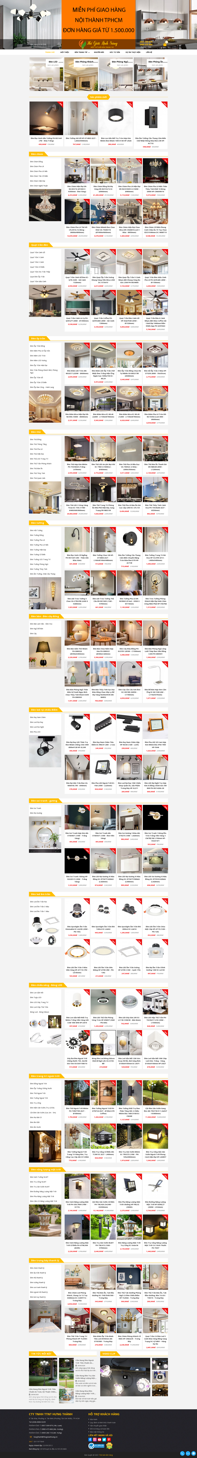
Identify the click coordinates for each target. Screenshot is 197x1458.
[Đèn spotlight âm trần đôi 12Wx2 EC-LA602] (103, 910)
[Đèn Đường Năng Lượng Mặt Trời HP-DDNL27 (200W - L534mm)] (155, 1186)
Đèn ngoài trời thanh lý (39, 1292)
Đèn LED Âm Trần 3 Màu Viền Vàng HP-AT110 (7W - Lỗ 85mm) (77, 970)
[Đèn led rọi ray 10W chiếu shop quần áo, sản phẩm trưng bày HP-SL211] (129, 767)
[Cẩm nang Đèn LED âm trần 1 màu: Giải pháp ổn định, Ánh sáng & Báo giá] (65, 1396)
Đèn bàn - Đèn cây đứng (45, 616)
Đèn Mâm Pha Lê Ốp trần (40, 351)
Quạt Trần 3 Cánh (37, 262)
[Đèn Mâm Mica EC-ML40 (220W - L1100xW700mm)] (103, 398)
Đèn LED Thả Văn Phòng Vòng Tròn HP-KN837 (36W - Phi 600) (103, 1020)
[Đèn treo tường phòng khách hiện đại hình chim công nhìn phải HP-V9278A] (155, 583)
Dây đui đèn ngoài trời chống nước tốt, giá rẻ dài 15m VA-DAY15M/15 (77, 1061)
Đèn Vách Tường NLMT (39, 1177)
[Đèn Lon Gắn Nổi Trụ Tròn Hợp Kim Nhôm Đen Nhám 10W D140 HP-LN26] (116, 118)
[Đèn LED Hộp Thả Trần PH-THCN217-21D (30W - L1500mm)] (155, 1001)
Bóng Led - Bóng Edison (39, 1012)
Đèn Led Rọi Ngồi (37, 727)
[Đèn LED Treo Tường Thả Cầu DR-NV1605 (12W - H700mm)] (103, 583)
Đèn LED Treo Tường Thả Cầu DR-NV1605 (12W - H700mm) (103, 601)
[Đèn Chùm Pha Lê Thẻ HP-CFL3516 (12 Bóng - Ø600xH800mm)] (77, 211)
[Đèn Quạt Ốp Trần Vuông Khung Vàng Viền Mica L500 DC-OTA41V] (103, 261)
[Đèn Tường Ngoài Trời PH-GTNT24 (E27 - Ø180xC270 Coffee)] (103, 1092)
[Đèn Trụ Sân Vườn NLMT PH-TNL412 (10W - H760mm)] (103, 1227)
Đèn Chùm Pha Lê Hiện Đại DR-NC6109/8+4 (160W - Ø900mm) (129, 189)
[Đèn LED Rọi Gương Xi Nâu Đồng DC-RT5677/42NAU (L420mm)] (103, 860)
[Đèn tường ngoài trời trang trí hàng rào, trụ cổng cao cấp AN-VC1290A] (77, 1136)
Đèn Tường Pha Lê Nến (39, 545)
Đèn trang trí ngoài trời (45, 1076)
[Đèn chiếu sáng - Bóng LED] (45, 1031)
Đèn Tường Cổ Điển (37, 554)
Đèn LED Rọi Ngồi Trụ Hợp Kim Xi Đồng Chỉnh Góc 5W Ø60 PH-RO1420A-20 (155, 785)
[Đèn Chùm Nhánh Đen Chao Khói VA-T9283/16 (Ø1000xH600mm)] (103, 211)
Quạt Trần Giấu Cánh (38, 281)
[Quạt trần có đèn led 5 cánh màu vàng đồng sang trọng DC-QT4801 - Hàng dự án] (155, 1320)
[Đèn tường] (45, 593)
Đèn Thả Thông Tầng (38, 444)
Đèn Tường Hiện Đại (38, 550)
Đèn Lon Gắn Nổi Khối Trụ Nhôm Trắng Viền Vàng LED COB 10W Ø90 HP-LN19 (77, 1020)
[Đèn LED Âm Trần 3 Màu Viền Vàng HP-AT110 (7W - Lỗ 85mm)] (77, 951)
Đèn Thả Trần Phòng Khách (40, 463)
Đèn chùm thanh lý (37, 1268)
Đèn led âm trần (40, 894)
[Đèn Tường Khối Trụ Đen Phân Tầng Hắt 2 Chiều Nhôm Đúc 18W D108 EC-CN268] (129, 1092)
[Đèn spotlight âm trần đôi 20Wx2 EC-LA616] (129, 910)
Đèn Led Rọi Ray (36, 722)
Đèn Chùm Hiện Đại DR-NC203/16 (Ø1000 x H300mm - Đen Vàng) (77, 189)
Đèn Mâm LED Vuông (38, 360)
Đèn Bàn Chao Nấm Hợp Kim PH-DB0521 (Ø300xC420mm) (103, 651)
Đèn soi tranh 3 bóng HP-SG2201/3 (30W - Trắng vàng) (77, 879)
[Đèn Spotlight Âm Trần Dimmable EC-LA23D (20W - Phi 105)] (77, 910)
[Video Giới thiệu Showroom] (125, 1377)
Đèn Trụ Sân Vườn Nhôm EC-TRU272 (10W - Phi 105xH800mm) (129, 1154)
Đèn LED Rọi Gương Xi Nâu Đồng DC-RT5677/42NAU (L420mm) (103, 879)
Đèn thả (36, 431)
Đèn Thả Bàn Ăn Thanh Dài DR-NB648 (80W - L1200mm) (155, 467)
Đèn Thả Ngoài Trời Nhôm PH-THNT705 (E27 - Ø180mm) (77, 1111)
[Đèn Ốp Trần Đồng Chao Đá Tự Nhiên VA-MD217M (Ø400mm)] (129, 355)
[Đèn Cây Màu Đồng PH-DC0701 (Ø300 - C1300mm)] (129, 633)
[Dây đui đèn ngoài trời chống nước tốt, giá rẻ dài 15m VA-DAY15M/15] (77, 1042)
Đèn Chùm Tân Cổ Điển (39, 176)
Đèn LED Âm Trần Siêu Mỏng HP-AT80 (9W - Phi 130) (103, 970)
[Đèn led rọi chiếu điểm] (45, 751)
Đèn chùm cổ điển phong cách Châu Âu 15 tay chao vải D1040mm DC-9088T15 (155, 229)
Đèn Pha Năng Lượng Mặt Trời (42, 1196)
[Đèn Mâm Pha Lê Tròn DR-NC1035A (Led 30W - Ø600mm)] (155, 398)
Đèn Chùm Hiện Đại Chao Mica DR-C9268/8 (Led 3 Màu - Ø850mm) (129, 229)
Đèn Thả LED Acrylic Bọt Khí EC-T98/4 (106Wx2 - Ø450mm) (103, 467)
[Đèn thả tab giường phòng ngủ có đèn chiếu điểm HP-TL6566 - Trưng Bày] (129, 1277)
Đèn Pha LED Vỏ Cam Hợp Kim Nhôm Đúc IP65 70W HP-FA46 (155, 744)
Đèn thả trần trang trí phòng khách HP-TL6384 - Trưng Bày (77, 1338)
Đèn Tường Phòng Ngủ (39, 564)
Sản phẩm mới (98, 97)
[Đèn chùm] (45, 205)
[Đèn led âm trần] (45, 931)
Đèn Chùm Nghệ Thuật (39, 186)
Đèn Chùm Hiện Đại (37, 181)
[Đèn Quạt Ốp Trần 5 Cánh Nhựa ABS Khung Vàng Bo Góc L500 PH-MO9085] (129, 261)
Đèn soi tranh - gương (44, 800)
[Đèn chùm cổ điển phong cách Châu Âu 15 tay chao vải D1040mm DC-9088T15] (155, 211)
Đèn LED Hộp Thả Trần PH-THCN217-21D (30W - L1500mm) (155, 1020)
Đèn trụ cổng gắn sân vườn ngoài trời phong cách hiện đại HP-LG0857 (155, 1154)
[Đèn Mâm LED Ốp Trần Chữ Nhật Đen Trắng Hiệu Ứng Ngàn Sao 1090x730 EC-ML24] (103, 355)
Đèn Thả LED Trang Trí (39, 459)
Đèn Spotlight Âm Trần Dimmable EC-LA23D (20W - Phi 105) (77, 929)
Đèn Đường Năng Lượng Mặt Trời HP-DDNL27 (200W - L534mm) (155, 1204)
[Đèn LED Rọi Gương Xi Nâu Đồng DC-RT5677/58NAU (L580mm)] (129, 860)
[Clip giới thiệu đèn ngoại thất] (160, 1377)
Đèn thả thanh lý (36, 1277)
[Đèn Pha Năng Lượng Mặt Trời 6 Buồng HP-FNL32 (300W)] (129, 1186)
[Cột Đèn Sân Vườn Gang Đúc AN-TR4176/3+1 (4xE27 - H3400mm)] (155, 1092)
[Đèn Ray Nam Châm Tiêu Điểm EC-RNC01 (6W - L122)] (103, 726)
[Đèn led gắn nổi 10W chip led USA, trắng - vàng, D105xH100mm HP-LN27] (155, 1042)
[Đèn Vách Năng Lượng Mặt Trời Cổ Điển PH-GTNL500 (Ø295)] (77, 1227)
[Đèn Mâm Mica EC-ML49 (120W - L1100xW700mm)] (129, 398)
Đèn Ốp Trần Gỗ (36, 377)
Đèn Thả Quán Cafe (37, 478)
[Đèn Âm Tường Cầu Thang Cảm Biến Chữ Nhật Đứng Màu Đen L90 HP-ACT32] (150, 118)
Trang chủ (50, 52)
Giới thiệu (64, 52)
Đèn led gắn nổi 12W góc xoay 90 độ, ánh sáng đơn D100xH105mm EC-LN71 (129, 1061)
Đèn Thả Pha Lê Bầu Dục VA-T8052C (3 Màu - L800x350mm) (129, 467)
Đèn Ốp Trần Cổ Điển (38, 382)
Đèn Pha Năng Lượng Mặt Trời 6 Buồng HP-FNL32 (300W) (129, 1204)
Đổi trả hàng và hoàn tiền (99, 1429)
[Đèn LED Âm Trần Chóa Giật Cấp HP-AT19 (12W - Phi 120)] (155, 910)
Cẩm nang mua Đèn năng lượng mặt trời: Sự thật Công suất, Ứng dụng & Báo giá (43, 1391)
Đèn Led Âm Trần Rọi (38, 901)
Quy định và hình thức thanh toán (103, 1422)
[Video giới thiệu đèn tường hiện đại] (160, 1390)
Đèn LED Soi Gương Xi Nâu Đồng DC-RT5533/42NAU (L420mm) (155, 879)
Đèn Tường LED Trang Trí (40, 559)
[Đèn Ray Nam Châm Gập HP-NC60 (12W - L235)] (129, 726)
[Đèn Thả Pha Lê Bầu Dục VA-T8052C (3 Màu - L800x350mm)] (129, 448)
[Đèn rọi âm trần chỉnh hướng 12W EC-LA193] (155, 951)
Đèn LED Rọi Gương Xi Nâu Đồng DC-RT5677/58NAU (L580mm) (129, 879)
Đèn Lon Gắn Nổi (36, 992)
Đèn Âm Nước (35, 1127)
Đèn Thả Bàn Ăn (36, 468)
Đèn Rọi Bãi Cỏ (36, 1117)
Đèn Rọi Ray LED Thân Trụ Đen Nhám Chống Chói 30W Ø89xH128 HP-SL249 (77, 744)
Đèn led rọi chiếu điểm (44, 709)
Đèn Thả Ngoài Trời (37, 1093)
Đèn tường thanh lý (37, 1282)
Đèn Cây (33, 633)
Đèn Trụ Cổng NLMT (38, 1182)
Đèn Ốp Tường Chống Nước (41, 1088)
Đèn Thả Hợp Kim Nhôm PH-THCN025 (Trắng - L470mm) (77, 467)
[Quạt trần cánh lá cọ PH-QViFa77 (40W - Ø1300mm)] (77, 302)
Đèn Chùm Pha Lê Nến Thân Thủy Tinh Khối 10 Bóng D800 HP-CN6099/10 (155, 189)
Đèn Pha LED (35, 732)
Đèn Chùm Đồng (36, 161)
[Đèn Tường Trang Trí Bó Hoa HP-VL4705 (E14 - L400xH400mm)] (155, 539)
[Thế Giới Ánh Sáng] (98, 24)
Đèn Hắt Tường (36, 530)
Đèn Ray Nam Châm (38, 717)
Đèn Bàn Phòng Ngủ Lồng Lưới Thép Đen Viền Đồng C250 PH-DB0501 (155, 651)
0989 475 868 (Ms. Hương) (52, 1429)
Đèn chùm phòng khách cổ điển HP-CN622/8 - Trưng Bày (129, 1338)
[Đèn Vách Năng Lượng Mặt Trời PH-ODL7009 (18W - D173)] (77, 1186)
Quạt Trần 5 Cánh (37, 257)
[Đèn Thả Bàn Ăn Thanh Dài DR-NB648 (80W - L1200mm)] (155, 448)
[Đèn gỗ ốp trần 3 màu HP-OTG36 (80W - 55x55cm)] (155, 355)
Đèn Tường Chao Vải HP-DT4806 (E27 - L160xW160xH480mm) (103, 557)
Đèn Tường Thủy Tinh (38, 569)
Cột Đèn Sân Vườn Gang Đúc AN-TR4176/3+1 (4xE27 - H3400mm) (155, 1111)
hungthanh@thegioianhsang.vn (45, 1437)
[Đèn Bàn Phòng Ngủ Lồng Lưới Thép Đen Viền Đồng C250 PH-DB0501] (155, 633)
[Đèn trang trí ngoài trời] (45, 1146)
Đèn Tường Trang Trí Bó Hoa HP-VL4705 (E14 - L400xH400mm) (155, 557)
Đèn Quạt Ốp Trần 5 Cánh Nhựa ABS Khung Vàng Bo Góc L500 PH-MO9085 (129, 280)
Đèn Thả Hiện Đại (37, 454)
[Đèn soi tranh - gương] (45, 834)
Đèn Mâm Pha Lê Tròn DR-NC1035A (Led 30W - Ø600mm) (155, 416)
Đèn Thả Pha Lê (36, 449)
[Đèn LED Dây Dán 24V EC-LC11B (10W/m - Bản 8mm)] (129, 1001)
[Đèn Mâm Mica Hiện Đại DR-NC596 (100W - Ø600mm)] (77, 398)
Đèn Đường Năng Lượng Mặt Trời (43, 1191)
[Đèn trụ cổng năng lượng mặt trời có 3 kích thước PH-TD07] (155, 1227)
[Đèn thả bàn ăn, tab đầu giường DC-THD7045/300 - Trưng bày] (103, 1277)
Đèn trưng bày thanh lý (45, 1260)
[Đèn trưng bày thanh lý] (45, 1316)
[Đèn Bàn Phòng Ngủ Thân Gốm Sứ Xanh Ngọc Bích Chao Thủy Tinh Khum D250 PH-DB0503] (77, 673)
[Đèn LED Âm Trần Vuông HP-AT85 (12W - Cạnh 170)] (129, 951)
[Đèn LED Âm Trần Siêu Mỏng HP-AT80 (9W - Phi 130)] (103, 951)
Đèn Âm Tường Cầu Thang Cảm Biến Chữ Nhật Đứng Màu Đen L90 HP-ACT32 (150, 140)
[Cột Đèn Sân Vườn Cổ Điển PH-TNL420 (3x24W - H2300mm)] (103, 1186)
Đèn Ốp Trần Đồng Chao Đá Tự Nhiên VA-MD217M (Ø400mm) (129, 373)
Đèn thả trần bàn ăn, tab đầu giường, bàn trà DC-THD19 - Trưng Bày (155, 1295)
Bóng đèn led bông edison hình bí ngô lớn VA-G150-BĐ (103, 1061)
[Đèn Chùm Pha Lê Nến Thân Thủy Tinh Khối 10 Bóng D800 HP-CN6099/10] (155, 170)
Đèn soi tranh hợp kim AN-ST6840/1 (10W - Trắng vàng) (77, 835)
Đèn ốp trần (38, 338)
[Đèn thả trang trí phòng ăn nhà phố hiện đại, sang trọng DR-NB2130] (103, 489)
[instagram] (95, 1439)
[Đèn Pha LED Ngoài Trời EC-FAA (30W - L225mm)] (103, 767)
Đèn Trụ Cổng (35, 1103)
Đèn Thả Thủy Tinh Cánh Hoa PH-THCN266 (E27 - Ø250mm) (155, 507)
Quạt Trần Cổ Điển (37, 267)
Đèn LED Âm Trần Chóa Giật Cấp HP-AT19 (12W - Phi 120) (155, 929)
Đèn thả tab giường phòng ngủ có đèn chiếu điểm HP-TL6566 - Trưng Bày (129, 1295)
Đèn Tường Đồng (37, 535)
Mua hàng (47, 119)
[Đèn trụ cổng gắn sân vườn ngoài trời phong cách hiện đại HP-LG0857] (155, 1136)
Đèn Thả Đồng (35, 439)
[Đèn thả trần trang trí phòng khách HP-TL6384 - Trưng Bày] (77, 1320)
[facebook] (90, 1439)
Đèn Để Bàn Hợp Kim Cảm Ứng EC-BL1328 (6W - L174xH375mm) (155, 692)
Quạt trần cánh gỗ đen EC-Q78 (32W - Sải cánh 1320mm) (77, 280)
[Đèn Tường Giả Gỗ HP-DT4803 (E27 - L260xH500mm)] (81, 118)
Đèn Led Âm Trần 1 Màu (39, 911)
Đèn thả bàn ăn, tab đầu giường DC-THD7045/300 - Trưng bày (103, 1295)
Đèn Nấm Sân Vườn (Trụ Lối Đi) (42, 1108)
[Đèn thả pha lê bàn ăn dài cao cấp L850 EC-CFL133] (129, 489)
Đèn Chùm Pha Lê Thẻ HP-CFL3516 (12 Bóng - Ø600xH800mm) (77, 229)
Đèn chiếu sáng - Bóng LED (46, 985)
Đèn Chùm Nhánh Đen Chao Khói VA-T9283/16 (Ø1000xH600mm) (103, 229)
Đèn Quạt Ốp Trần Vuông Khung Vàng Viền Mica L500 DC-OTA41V (103, 280)
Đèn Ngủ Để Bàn (36, 628)
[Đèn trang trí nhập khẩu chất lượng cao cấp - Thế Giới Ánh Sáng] (98, 44)
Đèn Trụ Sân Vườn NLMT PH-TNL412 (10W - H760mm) (103, 1245)
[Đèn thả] (45, 497)
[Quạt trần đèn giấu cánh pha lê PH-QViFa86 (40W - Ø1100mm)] (155, 261)
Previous (27, 72)
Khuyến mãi (99, 52)
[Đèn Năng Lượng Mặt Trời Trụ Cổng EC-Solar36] (129, 1227)
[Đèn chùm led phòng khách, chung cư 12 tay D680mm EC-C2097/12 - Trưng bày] (77, 1277)
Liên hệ (149, 52)
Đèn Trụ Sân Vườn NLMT (40, 1187)
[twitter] (104, 1439)
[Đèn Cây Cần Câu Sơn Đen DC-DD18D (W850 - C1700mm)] (129, 673)
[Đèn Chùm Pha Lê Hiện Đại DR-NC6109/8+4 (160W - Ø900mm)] (129, 170)
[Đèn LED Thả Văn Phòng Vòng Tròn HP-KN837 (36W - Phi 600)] (103, 1001)
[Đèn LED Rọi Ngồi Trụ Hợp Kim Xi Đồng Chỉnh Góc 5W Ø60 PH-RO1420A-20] (155, 767)
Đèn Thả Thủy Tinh (37, 473)
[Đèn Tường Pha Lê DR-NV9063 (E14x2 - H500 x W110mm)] (129, 583)
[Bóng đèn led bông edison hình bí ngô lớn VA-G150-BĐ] (103, 1042)
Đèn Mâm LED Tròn (37, 355)
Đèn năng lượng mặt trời (46, 1169)
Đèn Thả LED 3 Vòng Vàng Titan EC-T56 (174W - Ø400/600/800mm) (77, 507)
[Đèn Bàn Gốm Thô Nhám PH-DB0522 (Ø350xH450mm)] (77, 633)
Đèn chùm (37, 154)
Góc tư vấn (115, 52)
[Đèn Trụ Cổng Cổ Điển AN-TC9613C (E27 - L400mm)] (103, 1136)
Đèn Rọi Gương (36, 813)
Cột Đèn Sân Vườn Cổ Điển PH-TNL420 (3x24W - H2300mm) (103, 1204)
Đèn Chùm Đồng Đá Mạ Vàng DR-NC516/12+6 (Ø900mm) (103, 189)
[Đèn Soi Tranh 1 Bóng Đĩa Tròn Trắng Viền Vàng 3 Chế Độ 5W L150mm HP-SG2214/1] (155, 817)
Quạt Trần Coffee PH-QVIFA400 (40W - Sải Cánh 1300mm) (103, 320)
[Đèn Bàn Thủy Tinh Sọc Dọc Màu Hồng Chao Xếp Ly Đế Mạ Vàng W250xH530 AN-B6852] (103, 673)
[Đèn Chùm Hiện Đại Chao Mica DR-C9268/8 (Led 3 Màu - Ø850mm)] (129, 211)
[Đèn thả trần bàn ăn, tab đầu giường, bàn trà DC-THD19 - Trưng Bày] (155, 1277)
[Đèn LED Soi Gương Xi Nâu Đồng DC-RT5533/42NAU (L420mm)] (155, 860)
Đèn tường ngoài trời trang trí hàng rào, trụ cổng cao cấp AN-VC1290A (77, 1154)
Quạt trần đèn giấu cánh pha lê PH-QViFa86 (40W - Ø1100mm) (155, 280)
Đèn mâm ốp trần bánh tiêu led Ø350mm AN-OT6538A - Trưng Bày (103, 1338)
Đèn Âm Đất (35, 1122)
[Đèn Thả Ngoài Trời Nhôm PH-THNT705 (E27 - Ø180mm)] (77, 1092)
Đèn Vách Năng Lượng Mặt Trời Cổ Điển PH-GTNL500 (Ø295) (77, 1245)
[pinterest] (109, 1439)
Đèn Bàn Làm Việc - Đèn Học (41, 624)
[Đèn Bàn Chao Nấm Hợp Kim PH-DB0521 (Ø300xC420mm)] (103, 633)
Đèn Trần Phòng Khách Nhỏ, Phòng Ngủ (44, 371)
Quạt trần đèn (39, 244)
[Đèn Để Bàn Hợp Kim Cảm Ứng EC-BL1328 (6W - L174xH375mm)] (155, 673)
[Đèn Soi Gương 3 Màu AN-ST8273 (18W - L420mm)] (129, 817)
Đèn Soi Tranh (35, 808)
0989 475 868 (146, 44)
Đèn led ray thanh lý (38, 1297)
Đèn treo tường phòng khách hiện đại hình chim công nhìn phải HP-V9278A (155, 601)
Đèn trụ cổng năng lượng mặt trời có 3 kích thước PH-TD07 (155, 1245)
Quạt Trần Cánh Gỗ (37, 252)
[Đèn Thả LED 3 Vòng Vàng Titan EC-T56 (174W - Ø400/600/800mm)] (77, 489)
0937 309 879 (146, 41)
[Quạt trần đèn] (45, 301)
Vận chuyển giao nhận (98, 1425)
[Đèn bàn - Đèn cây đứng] (45, 653)
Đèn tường (37, 522)
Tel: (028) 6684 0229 (37, 1422)
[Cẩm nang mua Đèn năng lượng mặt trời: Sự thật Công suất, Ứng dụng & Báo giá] (43, 1372)
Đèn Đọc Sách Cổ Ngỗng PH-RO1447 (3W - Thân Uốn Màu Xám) (77, 557)
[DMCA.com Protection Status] (108, 1446)
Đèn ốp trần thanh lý (38, 1273)
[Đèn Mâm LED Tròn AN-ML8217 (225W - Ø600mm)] (77, 355)
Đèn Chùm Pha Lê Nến (38, 171)
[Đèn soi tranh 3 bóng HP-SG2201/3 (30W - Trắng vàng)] (77, 860)
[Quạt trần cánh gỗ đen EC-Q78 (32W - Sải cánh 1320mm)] (77, 261)
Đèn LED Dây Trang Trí (39, 1002)
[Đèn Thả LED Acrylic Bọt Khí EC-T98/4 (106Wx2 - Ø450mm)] (103, 448)
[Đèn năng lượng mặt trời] (45, 1221)
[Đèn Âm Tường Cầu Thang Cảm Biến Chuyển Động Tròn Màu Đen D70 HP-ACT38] (129, 539)
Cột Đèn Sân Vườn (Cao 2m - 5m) (43, 1112)
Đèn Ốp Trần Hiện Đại (38, 365)
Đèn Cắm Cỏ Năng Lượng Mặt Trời (43, 1201)
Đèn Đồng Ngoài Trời (38, 1083)
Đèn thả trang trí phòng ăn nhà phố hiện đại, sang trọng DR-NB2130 (103, 507)
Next (169, 72)
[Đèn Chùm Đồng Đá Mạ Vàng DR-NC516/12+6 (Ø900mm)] (103, 170)
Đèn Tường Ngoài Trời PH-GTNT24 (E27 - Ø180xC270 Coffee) (103, 1111)
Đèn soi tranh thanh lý (38, 1287)
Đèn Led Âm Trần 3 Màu (39, 906)
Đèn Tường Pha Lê (37, 540)
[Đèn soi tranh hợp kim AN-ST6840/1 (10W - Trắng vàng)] (77, 817)
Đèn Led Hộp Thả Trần (39, 1007)
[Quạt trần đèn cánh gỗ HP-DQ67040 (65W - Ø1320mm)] (129, 302)
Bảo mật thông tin (97, 1432)
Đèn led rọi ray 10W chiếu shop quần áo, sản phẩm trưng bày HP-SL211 (129, 785)
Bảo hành (93, 1419)
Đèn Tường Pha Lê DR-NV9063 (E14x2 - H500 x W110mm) (129, 601)
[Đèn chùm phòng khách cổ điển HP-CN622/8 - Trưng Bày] (129, 1320)
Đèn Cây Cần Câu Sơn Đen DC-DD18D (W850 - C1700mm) (129, 692)
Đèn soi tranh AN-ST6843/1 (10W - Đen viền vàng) (103, 835)
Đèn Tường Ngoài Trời (39, 1098)
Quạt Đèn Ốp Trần (37, 276)
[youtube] (100, 1439)
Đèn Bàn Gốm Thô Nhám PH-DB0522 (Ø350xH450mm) (77, 651)
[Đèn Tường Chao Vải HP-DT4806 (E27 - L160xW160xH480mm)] (103, 539)
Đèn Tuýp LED (35, 997)
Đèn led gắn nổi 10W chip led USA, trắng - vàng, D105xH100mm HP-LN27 (155, 1061)
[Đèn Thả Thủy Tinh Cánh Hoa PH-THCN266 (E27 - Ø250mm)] (155, 489)
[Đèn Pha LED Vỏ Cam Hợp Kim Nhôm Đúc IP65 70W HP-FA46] (155, 726)
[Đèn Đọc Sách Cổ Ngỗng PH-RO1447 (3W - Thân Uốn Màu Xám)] (77, 539)
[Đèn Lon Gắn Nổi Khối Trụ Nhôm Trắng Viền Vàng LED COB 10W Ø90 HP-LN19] (77, 1001)
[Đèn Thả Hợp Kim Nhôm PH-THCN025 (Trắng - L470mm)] (77, 448)
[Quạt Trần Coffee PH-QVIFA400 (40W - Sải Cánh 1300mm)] (103, 302)
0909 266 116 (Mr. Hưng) (52, 1433)
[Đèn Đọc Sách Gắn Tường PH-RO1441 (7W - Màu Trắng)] (46, 118)
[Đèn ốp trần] (45, 407)
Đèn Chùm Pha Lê (37, 166)
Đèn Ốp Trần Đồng (37, 346)
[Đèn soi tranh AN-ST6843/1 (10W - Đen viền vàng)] (103, 817)
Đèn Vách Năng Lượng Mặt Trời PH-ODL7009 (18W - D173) (77, 1204)
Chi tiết (45, 119)
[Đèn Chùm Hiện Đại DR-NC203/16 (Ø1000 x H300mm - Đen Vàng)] (77, 170)
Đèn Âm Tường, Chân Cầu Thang (42, 574)
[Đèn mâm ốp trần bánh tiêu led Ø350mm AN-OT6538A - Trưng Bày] (103, 1320)
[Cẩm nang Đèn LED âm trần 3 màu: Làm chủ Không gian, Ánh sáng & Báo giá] (65, 1380)
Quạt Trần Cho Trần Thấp (40, 272)
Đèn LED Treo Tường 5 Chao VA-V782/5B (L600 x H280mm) (77, 601)
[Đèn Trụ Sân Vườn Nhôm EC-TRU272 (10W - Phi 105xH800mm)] (129, 1136)
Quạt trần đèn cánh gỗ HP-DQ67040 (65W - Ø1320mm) (129, 320)
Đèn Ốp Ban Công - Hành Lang (42, 387)
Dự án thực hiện (133, 52)
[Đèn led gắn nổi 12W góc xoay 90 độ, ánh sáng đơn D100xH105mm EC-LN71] (129, 1042)
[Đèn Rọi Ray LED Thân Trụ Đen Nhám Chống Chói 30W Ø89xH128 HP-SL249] (77, 726)
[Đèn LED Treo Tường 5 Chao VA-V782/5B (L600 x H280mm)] (77, 583)
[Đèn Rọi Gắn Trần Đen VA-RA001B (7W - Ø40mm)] (77, 767)
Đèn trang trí (81, 52)
